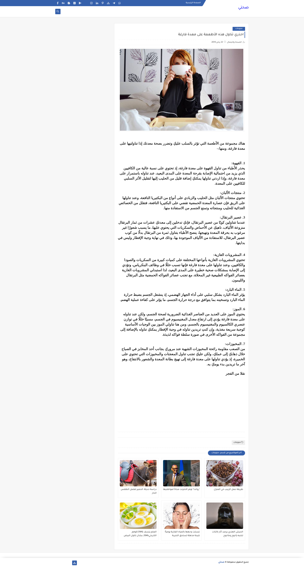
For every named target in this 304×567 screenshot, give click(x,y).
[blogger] (68, 3)
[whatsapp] (119, 3)
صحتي (243, 8)
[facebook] (57, 3)
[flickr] (74, 3)
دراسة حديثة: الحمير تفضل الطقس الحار (139, 491)
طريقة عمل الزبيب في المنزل (228, 489)
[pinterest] (102, 3)
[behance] (63, 3)
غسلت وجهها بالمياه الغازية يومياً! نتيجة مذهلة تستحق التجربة (182, 534)
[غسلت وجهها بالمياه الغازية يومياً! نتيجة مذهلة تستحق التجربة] (181, 516)
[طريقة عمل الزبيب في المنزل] (224, 473)
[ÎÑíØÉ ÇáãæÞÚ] (57, 563)
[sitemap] (108, 3)
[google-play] (80, 3)
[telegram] (114, 3)
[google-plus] (85, 3)
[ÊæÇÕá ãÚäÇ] (63, 563)
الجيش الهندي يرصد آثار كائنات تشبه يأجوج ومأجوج (227, 534)
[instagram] (91, 3)
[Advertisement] (215, 400)
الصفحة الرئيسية (193, 3)
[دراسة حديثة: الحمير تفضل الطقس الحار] (138, 473)
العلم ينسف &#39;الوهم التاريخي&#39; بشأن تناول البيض (140, 534)
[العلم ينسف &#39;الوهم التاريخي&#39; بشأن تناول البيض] (138, 516)
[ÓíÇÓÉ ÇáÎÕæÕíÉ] (68, 563)
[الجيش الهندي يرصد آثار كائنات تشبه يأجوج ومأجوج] (224, 516)
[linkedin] (97, 3)
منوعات (238, 29)
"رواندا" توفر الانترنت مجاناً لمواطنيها (181, 489)
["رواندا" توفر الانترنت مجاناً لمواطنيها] (181, 473)
